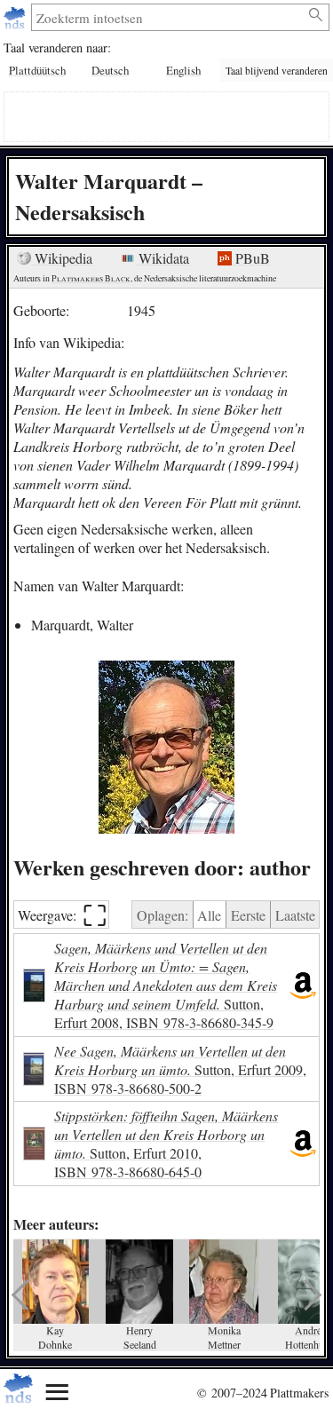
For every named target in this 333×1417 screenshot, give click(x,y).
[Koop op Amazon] (303, 985)
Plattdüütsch (37, 70)
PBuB (251, 258)
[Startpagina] (16, 17)
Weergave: (62, 915)
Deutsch (110, 70)
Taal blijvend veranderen (277, 70)
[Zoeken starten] (316, 15)
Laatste (295, 915)
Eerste (248, 915)
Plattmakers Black (91, 278)
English (183, 70)
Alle (209, 915)
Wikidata (162, 258)
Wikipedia (61, 258)
